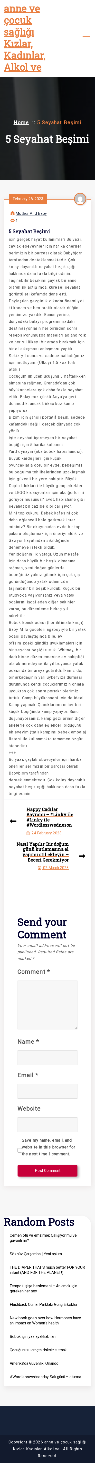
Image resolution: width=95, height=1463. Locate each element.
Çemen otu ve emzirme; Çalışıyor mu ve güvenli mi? (43, 1238)
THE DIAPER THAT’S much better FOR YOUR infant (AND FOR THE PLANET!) (47, 1270)
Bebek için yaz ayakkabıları (33, 1336)
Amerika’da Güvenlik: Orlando (34, 1363)
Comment (34, 971)
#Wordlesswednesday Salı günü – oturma (45, 1377)
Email (28, 1075)
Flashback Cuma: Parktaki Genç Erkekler (43, 1304)
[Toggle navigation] (86, 39)
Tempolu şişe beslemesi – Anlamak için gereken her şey (43, 1288)
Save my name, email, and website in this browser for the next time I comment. (48, 1147)
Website (29, 1108)
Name (28, 1041)
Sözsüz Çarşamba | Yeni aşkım (36, 1254)
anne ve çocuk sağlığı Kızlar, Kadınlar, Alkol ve (25, 37)
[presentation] (13, 822)
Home (21, 122)
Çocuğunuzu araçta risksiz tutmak (38, 1350)
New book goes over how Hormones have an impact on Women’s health (45, 1320)
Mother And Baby (31, 213)
